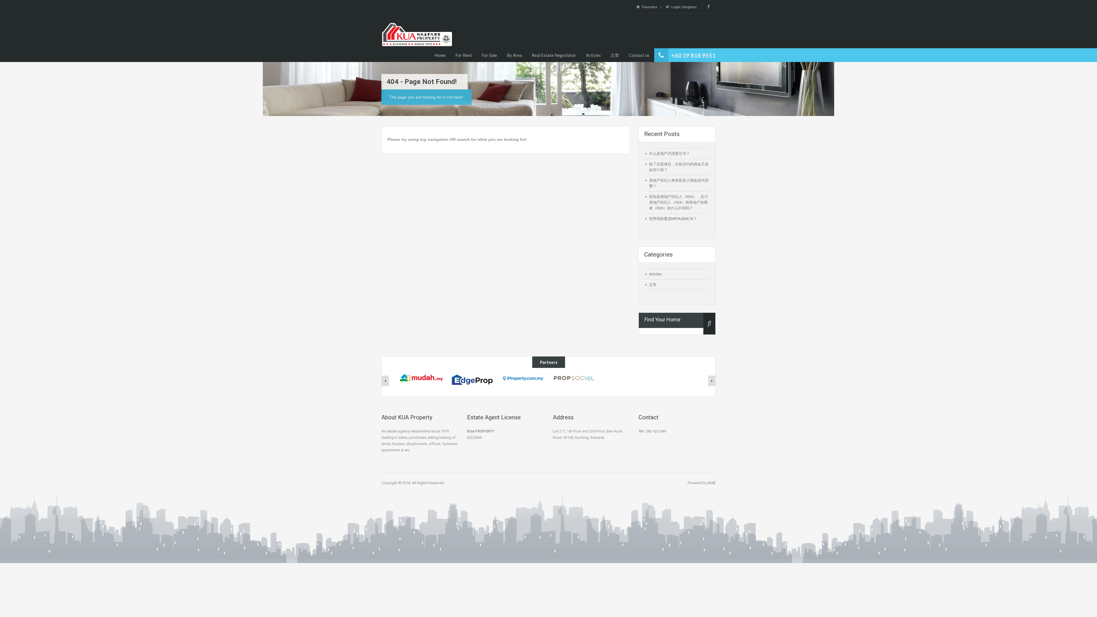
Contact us (639, 55)
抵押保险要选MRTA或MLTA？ (673, 219)
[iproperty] (523, 377)
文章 (614, 55)
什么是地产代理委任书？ (669, 153)
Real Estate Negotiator (554, 55)
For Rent (463, 55)
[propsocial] (573, 377)
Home (440, 55)
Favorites (649, 7)
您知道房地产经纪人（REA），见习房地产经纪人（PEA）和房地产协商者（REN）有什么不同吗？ (678, 202)
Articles (593, 55)
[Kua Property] (417, 42)
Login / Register (684, 7)
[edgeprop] (472, 379)
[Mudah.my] (421, 377)
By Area (514, 55)
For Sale (489, 55)
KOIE (712, 483)
